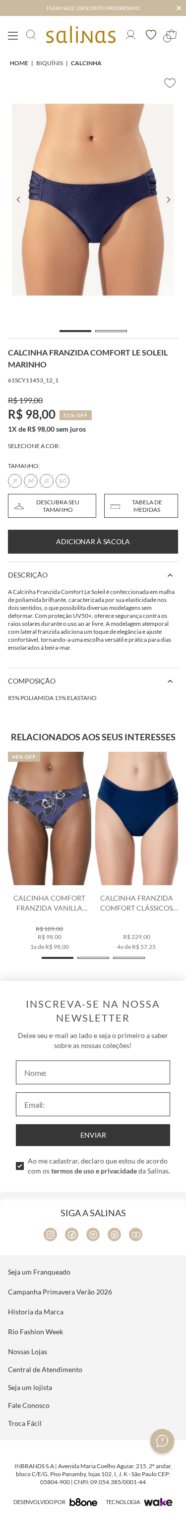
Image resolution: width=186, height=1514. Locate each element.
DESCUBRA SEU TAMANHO (57, 505)
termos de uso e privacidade (94, 1170)
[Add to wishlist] (170, 83)
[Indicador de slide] (75, 331)
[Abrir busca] (31, 34)
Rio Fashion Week (35, 1331)
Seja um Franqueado (39, 1272)
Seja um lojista (30, 1387)
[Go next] (168, 200)
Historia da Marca (35, 1311)
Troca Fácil (25, 1423)
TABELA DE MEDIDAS (147, 505)
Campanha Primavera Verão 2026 (60, 1291)
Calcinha (86, 63)
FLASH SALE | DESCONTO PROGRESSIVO (93, 8)
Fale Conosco (29, 1405)
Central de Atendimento (45, 1369)
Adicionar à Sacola (92, 541)
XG (63, 480)
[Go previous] (18, 200)
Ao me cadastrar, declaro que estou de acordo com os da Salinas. (99, 1166)
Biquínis (49, 63)
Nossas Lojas (27, 1351)
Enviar (93, 1135)
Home (19, 63)
